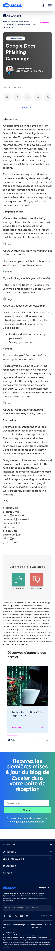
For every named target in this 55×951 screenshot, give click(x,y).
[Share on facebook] (17, 97)
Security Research (15, 38)
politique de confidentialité (30, 821)
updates (27, 464)
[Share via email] (7, 97)
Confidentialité (15, 925)
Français (42, 887)
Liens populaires (13, 859)
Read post (16, 727)
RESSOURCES (9, 866)
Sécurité (29, 925)
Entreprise (9, 852)
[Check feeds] (48, 97)
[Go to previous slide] (46, 741)
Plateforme (9, 844)
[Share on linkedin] (38, 97)
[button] (18, 581)
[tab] (42, 5)
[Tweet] (27, 97)
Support (7, 873)
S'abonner (27, 810)
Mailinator (23, 218)
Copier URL (27, 107)
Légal (23, 925)
